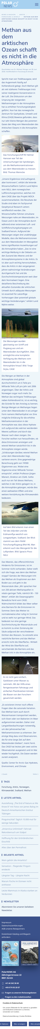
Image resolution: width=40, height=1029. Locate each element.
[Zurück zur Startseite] (10, 4)
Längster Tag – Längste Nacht (16, 875)
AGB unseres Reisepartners (13, 929)
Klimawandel (8, 790)
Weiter (35, 774)
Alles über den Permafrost (14, 847)
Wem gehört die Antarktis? (14, 860)
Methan (27, 790)
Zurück (5, 774)
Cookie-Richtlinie (25, 1016)
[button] (36, 4)
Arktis (15, 787)
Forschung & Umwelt (25, 72)
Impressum (6, 922)
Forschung (7, 787)
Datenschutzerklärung (10, 1016)
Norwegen (24, 787)
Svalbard (19, 790)
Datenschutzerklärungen (12, 925)
